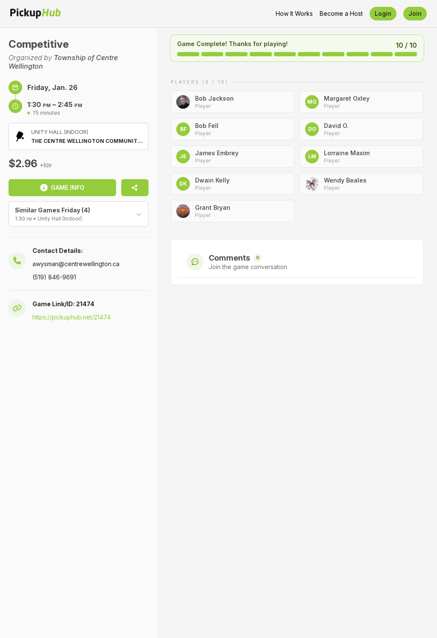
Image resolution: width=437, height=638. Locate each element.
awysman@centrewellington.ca (75, 263)
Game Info (67, 187)
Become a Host (341, 13)
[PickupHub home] (35, 13)
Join (415, 13)
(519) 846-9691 (54, 277)
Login (383, 13)
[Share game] (135, 187)
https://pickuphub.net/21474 (71, 317)
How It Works (294, 13)
